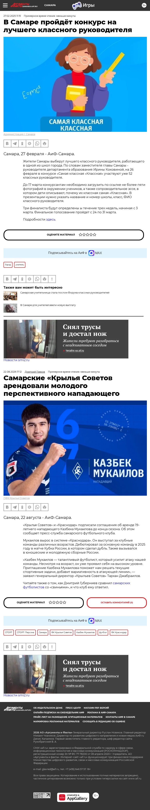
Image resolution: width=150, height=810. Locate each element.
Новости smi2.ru (16, 360)
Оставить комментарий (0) (117, 602)
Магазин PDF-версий (96, 708)
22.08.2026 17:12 (13, 371)
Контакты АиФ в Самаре (120, 717)
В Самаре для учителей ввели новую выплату (48, 305)
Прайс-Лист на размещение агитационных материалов (68, 717)
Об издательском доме (47, 708)
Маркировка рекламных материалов (56, 721)
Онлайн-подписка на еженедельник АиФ (58, 712)
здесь (50, 219)
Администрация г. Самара (19, 134)
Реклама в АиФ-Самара (101, 712)
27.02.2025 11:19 (12, 15)
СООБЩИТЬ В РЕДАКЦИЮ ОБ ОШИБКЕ (104, 721)
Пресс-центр (73, 708)
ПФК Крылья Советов (17, 498)
